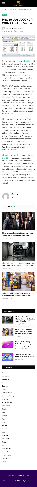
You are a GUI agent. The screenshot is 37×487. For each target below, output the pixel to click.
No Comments (8, 31)
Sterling (10, 28)
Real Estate (6, 452)
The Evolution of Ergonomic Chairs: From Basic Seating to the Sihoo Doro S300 (25, 319)
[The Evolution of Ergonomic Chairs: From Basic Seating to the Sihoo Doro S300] (18, 251)
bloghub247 (7, 97)
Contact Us (12, 476)
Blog (3, 383)
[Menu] (3, 3)
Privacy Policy (23, 476)
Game (4, 422)
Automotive (6, 376)
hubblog (27, 61)
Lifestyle (5, 435)
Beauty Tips (6, 379)
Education (5, 399)
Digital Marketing (8, 396)
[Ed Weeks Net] (18, 3)
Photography (6, 448)
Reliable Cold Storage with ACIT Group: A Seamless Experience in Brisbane (24, 331)
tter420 (5, 158)
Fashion (4, 409)
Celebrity (5, 389)
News (4, 15)
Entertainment (7, 402)
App (3, 373)
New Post (5, 439)
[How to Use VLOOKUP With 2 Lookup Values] (18, 45)
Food (4, 419)
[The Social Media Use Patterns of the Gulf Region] (7, 357)
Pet (3, 445)
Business (5, 386)
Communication (7, 392)
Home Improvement (8, 429)
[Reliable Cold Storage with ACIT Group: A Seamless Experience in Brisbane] (18, 281)
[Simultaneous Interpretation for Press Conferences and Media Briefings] (18, 221)
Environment (6, 406)
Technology (6, 458)
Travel (4, 462)
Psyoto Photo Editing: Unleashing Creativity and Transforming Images (24, 344)
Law (3, 432)
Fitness (4, 416)
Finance (5, 412)
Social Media (6, 455)
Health (4, 425)
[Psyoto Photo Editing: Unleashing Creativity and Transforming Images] (7, 344)
